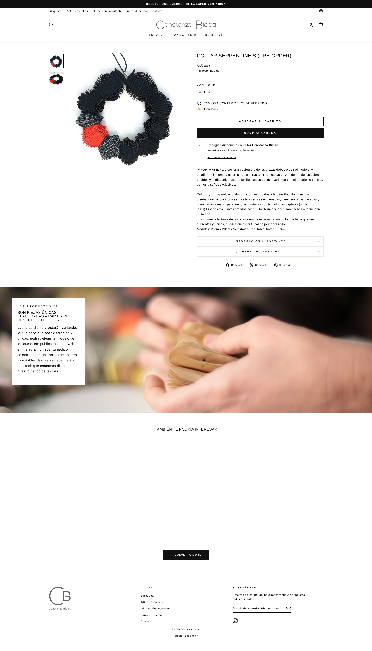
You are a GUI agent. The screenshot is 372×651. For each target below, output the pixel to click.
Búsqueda (54, 11)
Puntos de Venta (136, 11)
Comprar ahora (260, 132)
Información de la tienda (222, 157)
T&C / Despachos (76, 11)
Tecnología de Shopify (185, 636)
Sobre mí (214, 34)
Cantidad (206, 84)
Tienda (152, 34)
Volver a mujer (188, 555)
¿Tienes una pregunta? (260, 251)
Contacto (156, 11)
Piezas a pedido (183, 34)
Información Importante (107, 11)
